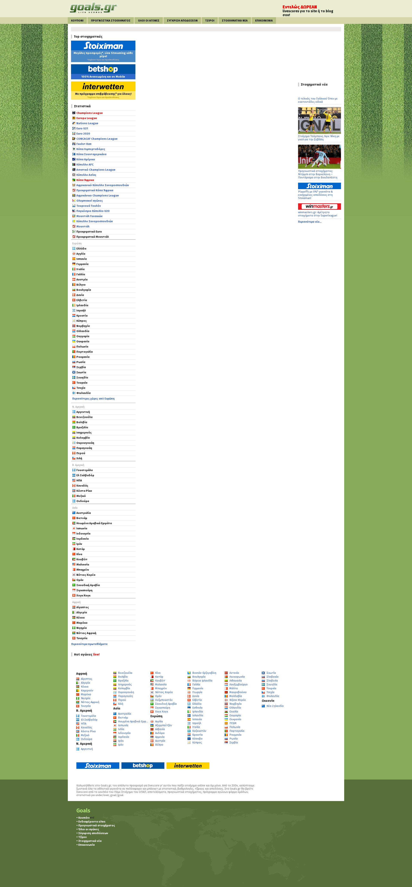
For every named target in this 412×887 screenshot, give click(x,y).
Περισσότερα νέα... (309, 221)
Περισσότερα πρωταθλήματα (89, 644)
